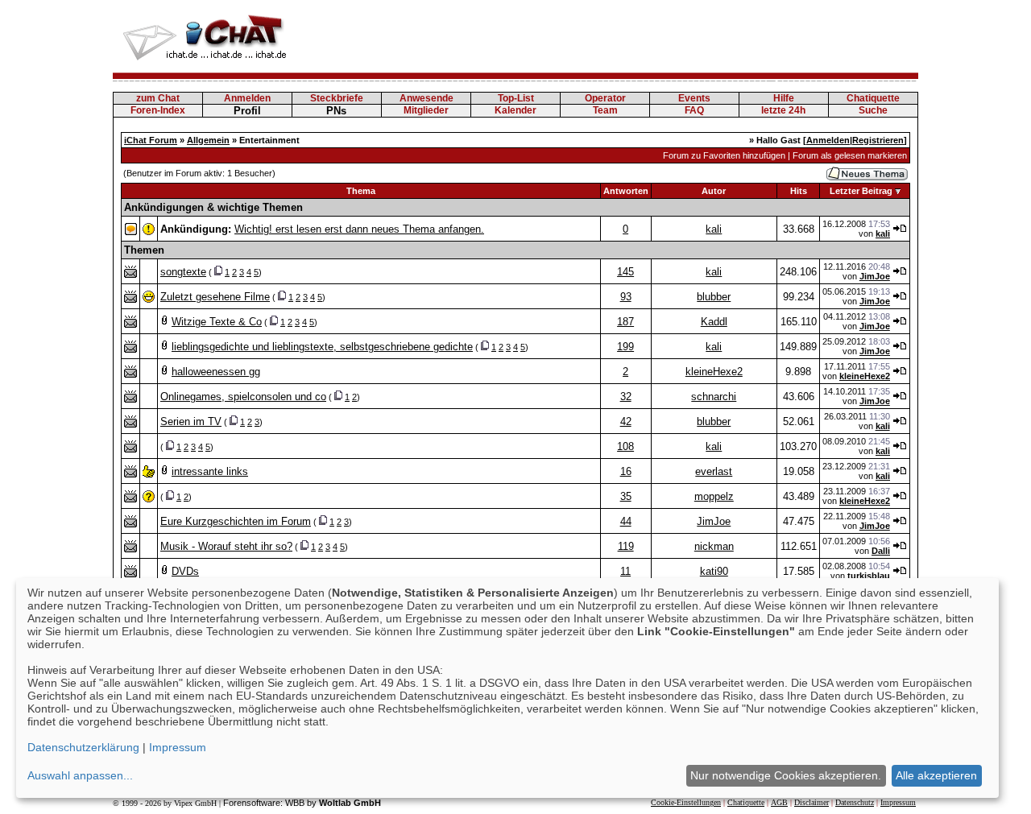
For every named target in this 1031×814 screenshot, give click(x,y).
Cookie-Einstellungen (686, 802)
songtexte (183, 272)
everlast (713, 471)
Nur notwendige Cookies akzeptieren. (785, 775)
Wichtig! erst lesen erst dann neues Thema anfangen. (359, 229)
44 (625, 521)
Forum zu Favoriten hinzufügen (724, 155)
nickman (714, 546)
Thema (360, 191)
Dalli (881, 551)
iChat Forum (150, 140)
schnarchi (713, 396)
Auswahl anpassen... (80, 775)
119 (626, 546)
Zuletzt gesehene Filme (215, 297)
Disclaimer (811, 802)
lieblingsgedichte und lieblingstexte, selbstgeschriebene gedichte (322, 347)
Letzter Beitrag (861, 191)
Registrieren (878, 140)
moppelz (714, 496)
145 (625, 272)
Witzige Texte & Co (217, 322)
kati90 (714, 571)
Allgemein (208, 140)
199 (625, 347)
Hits (798, 191)
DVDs (185, 571)
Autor (714, 191)
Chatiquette (873, 98)
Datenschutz (854, 802)
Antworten (625, 191)
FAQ (694, 110)
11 (625, 571)
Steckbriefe (336, 98)
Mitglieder (426, 110)
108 (625, 446)
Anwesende (426, 98)
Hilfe (783, 98)
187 (625, 322)
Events (694, 98)
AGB (779, 802)
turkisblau (868, 576)
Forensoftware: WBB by (302, 803)
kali (714, 229)
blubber (714, 297)
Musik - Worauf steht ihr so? (226, 546)
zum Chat (158, 98)
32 (625, 396)
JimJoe (874, 276)
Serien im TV (191, 421)
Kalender (515, 110)
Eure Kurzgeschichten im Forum (235, 521)
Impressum (898, 802)
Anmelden (247, 98)
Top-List (516, 98)
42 (625, 421)
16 (625, 471)
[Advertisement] (625, 36)
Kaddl (714, 322)
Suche (873, 110)
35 (625, 496)
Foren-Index (157, 110)
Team (605, 110)
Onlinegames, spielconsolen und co (243, 396)
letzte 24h (783, 110)
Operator (605, 98)
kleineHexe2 (714, 372)
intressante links (210, 471)
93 (625, 297)
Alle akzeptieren (936, 775)
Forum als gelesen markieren (850, 155)
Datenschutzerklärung (83, 747)
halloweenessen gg (216, 372)
